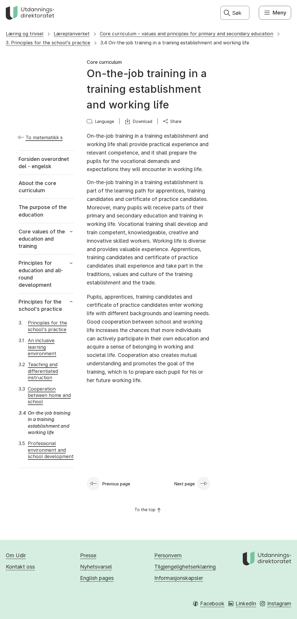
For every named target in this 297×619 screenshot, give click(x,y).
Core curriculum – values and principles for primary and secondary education (186, 34)
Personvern (168, 555)
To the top (145, 509)
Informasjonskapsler (178, 578)
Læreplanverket (72, 34)
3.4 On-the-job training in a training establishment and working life (174, 43)
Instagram (279, 603)
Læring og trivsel (25, 34)
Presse (88, 555)
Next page (184, 483)
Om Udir (16, 555)
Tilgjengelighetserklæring (185, 567)
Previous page (116, 483)
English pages (97, 578)
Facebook (212, 603)
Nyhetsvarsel (96, 567)
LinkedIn (246, 603)
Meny (279, 13)
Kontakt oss (20, 567)
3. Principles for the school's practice (48, 43)
